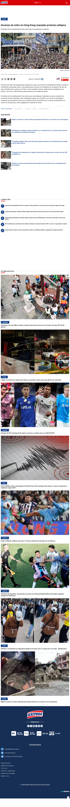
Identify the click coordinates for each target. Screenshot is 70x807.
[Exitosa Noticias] (4, 2)
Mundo (4, 19)
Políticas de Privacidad (8, 773)
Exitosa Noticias (18, 108)
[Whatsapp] (2, 79)
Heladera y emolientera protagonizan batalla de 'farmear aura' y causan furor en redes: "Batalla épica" (34, 649)
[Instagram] (36, 726)
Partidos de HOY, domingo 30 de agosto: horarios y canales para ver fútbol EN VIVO (28, 433)
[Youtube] (34, 726)
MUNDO (35, 108)
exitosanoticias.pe (10, 753)
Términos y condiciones (8, 771)
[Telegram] (14, 79)
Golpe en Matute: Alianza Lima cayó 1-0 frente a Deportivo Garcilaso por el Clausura (28, 541)
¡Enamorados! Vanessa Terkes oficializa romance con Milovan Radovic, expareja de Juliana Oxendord (34, 230)
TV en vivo (4, 768)
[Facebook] (8, 79)
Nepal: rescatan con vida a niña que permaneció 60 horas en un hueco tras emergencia (40, 119)
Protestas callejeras (44, 108)
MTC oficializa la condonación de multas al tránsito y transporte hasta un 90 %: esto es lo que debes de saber (36, 223)
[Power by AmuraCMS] (65, 791)
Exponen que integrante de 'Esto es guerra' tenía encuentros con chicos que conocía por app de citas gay (34, 205)
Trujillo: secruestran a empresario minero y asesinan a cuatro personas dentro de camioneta (31, 380)
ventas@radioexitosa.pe (12, 749)
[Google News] (39, 726)
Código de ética (5, 763)
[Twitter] (5, 79)
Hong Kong (27, 108)
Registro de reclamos (7, 765)
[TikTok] (41, 726)
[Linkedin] (11, 79)
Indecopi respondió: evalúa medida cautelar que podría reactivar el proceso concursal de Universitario (34, 211)
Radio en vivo (5, 776)
